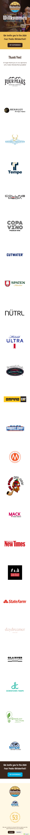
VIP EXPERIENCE (15, 45)
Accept (11, 832)
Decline (19, 832)
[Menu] (27, 7)
